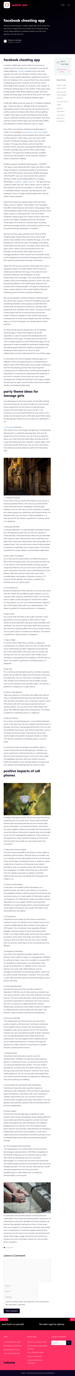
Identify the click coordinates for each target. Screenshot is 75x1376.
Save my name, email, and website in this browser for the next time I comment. (27, 1303)
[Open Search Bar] (68, 5)
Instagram (17, 182)
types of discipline (34, 1356)
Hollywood (9, 427)
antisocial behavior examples (61, 118)
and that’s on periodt (13, 1324)
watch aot (19, 5)
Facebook (22, 71)
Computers (9, 1247)
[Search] (68, 1343)
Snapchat (30, 182)
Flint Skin (30, 1373)
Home (63, 5)
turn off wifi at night (35, 1352)
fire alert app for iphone (51, 1324)
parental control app (33, 132)
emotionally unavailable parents (61, 95)
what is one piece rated (36, 1342)
